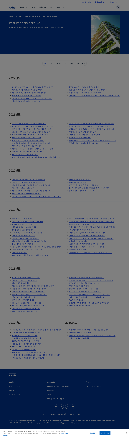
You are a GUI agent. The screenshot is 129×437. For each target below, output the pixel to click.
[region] (64, 433)
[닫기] (126, 433)
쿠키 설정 (92, 433)
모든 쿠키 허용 (105, 433)
